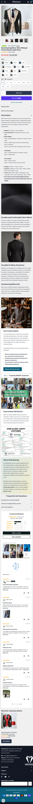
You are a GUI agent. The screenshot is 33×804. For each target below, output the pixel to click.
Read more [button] (5, 589)
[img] (6, 579)
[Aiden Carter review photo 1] (6, 613)
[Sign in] (28, 2)
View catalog (2, 2)
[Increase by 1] (4, 91)
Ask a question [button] (16, 537)
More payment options (16, 102)
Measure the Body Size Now (12, 369)
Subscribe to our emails (7, 780)
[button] (4, 20)
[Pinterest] (1, 776)
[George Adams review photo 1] (6, 693)
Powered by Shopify (22, 790)
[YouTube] (5, 776)
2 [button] (14, 704)
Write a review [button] (16, 533)
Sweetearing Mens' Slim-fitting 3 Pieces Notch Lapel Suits (9, 733)
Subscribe (30, 784)
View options (6, 741)
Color (2, 59)
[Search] (5, 2)
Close (16, 767)
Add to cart (19, 93)
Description (6, 115)
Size (6, 79)
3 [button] (17, 704)
